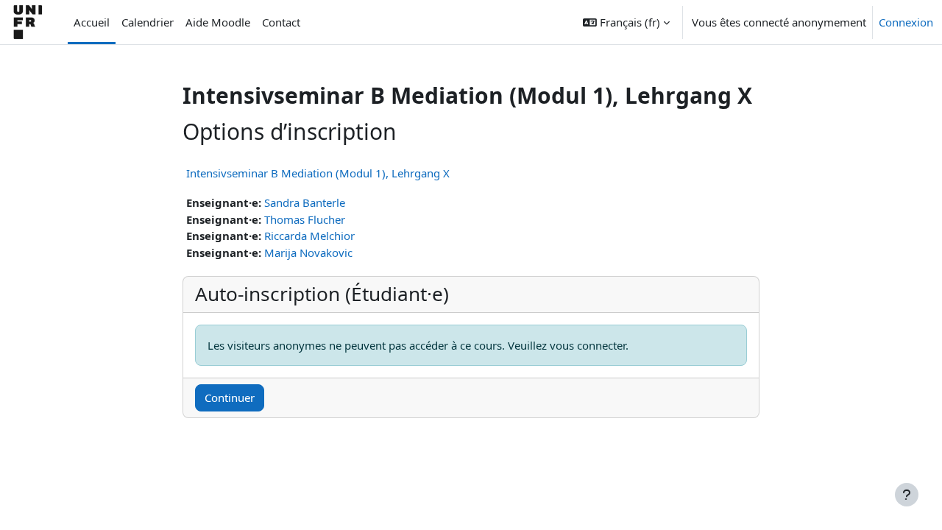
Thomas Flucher (304, 219)
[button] (626, 22)
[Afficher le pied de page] (906, 494)
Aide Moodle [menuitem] (217, 22)
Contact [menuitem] (281, 22)
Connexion (906, 22)
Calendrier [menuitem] (147, 22)
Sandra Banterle (304, 202)
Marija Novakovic (308, 252)
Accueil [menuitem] (92, 22)
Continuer (230, 397)
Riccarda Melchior (309, 235)
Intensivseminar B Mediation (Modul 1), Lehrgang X (318, 173)
